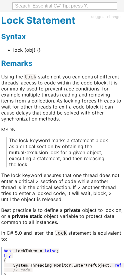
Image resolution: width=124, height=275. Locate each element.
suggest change (105, 16)
